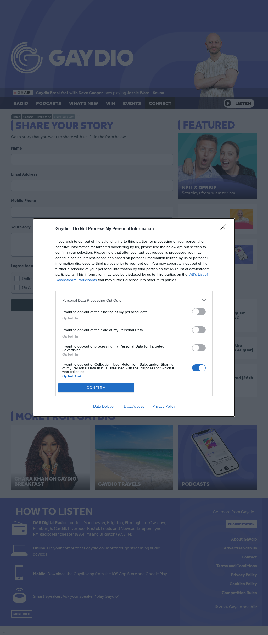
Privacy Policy (163, 406)
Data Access (134, 406)
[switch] (199, 311)
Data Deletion (104, 406)
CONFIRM (96, 388)
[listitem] (134, 300)
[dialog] (134, 317)
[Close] (225, 229)
